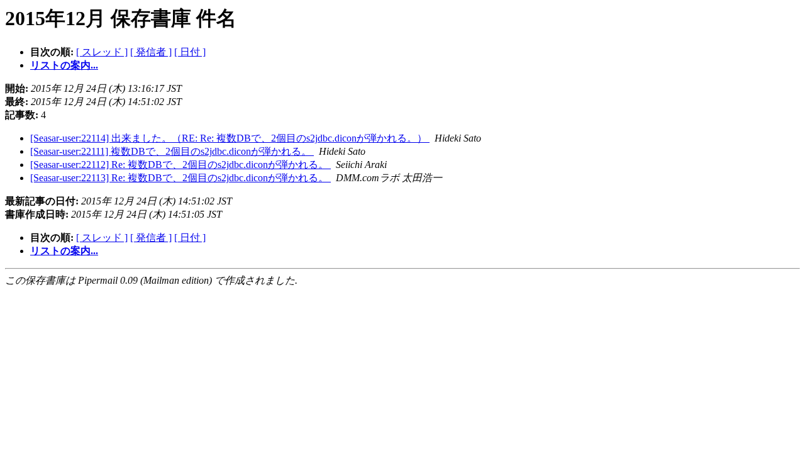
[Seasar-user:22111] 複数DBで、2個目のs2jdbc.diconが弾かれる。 (172, 151)
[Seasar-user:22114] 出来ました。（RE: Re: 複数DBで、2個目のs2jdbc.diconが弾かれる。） (230, 138)
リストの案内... (64, 65)
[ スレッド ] (102, 52)
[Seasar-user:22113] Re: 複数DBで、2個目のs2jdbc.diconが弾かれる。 (180, 177)
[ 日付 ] (190, 52)
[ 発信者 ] (151, 52)
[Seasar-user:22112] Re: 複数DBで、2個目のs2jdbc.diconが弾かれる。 (180, 164)
